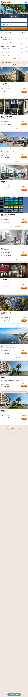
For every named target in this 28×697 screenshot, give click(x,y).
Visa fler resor (14, 428)
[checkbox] (2, 68)
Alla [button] (2, 34)
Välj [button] (26, 38)
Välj (24, 91)
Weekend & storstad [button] (16, 34)
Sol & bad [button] (7, 34)
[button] (7, 20)
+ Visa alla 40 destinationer (14, 58)
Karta (18, 694)
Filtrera (11, 694)
